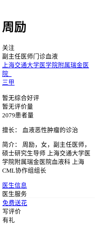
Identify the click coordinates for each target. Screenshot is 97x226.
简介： (11, 144)
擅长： (11, 130)
